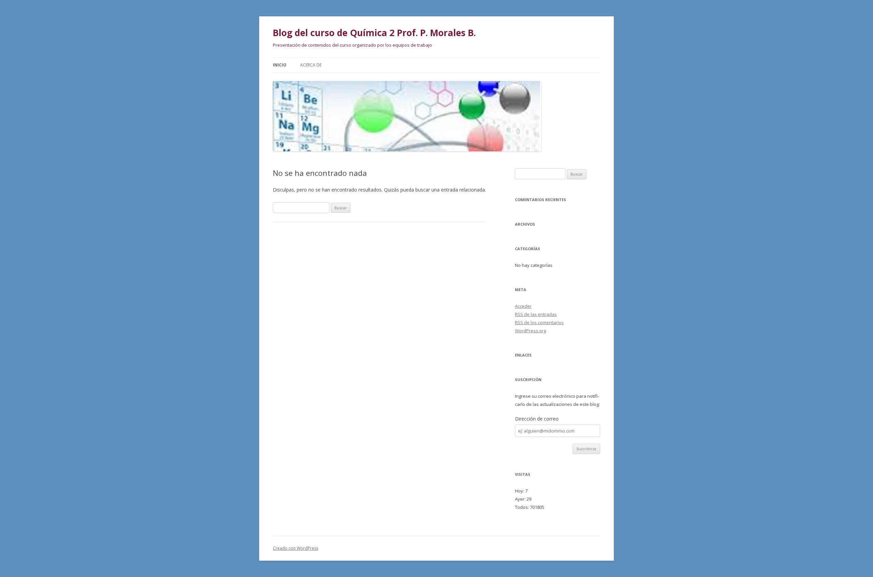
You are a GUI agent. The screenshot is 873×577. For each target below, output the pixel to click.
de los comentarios (539, 322)
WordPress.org (530, 331)
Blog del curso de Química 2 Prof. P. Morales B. (374, 33)
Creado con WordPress (295, 548)
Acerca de (311, 65)
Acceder (523, 306)
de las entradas (536, 314)
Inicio (279, 65)
